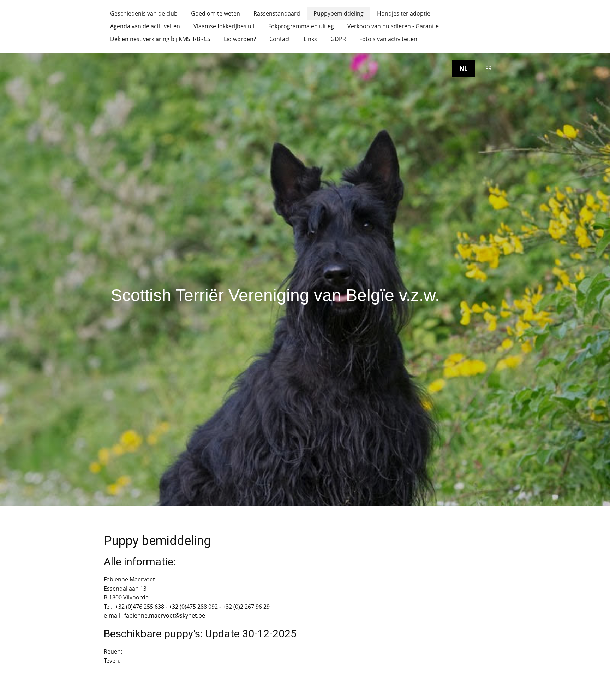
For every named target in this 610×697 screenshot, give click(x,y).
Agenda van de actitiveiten (145, 26)
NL (463, 68)
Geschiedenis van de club (144, 13)
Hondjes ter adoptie (403, 13)
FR (488, 68)
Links (310, 39)
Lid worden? (240, 39)
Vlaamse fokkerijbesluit (224, 26)
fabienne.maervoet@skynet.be (164, 615)
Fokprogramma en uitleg (301, 26)
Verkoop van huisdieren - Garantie (393, 26)
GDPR (338, 39)
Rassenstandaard (276, 13)
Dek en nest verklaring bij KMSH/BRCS (160, 39)
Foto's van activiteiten (388, 39)
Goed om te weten (215, 13)
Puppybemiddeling (338, 13)
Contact (279, 39)
